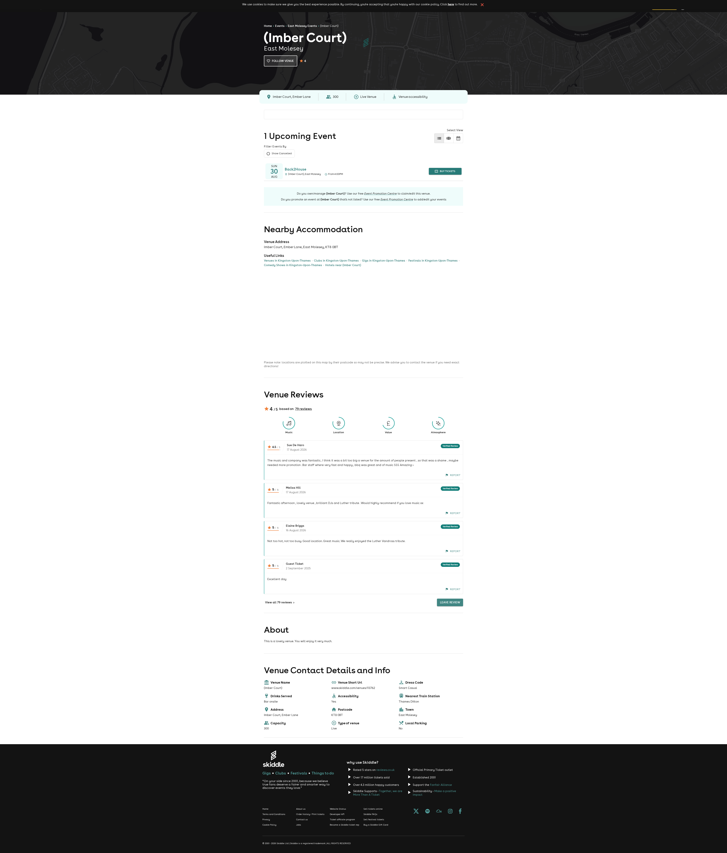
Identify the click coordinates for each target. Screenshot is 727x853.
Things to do (323, 773)
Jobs (298, 824)
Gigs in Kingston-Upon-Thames (383, 260)
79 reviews (303, 409)
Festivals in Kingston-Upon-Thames (433, 260)
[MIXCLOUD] (439, 811)
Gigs (266, 773)
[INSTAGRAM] (450, 811)
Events (280, 26)
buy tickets (447, 171)
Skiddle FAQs (370, 814)
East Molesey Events (302, 26)
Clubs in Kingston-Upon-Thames (336, 260)
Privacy (266, 819)
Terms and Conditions (273, 814)
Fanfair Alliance (441, 785)
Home (268, 26)
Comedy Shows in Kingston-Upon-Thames (293, 265)
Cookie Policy (269, 824)
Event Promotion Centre (380, 193)
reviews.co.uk (385, 770)
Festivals (299, 773)
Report (455, 475)
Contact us (302, 819)
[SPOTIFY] (427, 811)
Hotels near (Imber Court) (343, 265)
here (451, 4)
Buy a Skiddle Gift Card (376, 824)
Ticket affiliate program (342, 819)
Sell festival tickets (374, 819)
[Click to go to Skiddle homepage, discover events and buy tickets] (273, 758)
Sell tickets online (373, 809)
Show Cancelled (282, 153)
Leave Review (450, 602)
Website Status (338, 809)
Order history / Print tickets (310, 814)
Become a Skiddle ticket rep (344, 824)
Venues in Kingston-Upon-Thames (287, 260)
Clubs (280, 773)
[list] (439, 138)
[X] (416, 811)
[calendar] (458, 138)
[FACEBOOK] (460, 811)
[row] (448, 138)
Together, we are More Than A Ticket (377, 792)
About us (301, 809)
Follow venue (283, 61)
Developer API (337, 814)
